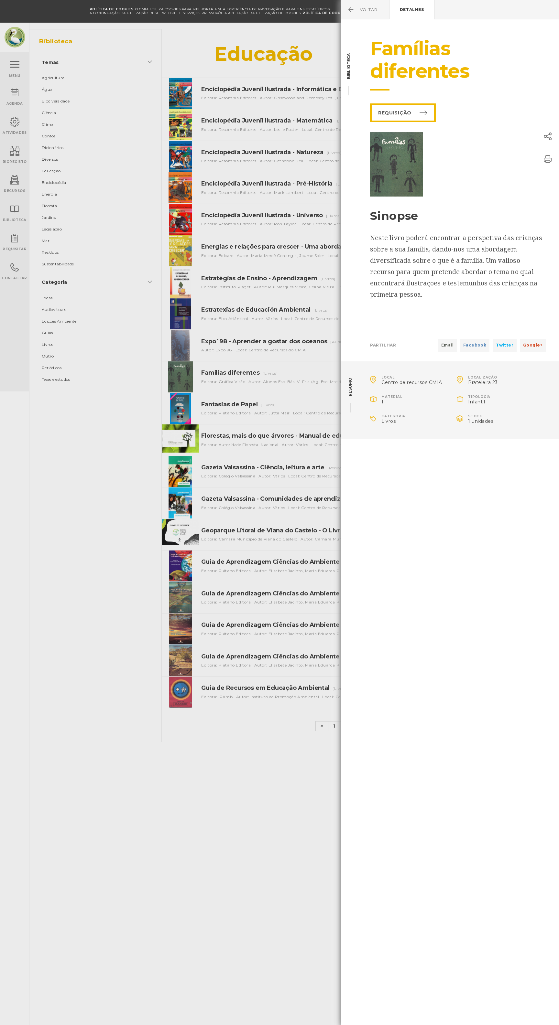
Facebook (474, 345)
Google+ (533, 345)
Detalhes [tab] (412, 9)
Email (447, 345)
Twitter (504, 345)
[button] (547, 136)
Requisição (394, 113)
